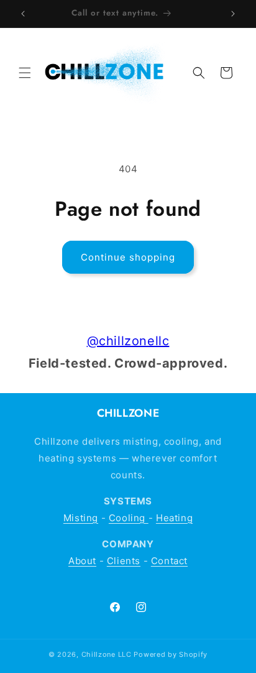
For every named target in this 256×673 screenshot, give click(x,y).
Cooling (129, 518)
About (82, 561)
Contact (169, 561)
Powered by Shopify (171, 654)
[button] (25, 72)
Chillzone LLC (106, 654)
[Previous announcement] (23, 13)
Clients (123, 561)
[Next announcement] (233, 13)
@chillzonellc (128, 340)
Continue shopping (128, 257)
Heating (174, 518)
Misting (80, 518)
